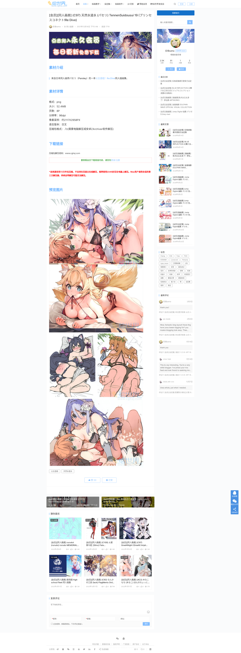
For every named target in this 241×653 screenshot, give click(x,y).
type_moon (164, 263)
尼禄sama (57, 26)
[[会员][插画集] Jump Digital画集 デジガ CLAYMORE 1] (165, 236)
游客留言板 (106, 644)
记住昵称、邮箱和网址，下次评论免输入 (68, 624)
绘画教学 (95, 4)
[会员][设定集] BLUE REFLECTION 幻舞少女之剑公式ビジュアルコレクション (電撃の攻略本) (176, 90)
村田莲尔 (187, 274)
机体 (188, 271)
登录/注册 (115, 160)
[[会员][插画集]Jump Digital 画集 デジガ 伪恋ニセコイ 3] (165, 189)
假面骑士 (164, 267)
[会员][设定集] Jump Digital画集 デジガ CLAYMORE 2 (181, 226)
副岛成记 (181, 267)
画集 (85, 4)
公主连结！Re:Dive (105, 78)
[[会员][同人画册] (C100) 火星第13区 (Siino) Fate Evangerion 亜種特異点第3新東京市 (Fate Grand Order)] (100, 528)
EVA (170, 256)
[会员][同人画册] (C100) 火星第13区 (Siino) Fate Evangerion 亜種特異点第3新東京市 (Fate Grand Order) (99, 544)
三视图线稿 (176, 263)
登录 (182, 4)
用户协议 (136, 644)
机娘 (170, 274)
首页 (78, 4)
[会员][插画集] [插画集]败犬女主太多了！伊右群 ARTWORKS (182, 155)
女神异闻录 (171, 271)
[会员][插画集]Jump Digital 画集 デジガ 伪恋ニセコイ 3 (182, 191)
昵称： (55, 619)
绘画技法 (164, 282)
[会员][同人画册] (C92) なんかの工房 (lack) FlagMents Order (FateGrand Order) (100, 581)
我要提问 (175, 13)
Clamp (163, 256)
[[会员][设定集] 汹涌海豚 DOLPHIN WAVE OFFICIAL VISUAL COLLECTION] (165, 165)
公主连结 (54, 471)
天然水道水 (67, 471)
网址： (123, 619)
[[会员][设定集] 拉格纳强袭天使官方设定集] (165, 130)
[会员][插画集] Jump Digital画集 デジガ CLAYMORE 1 (181, 238)
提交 (146, 624)
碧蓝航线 (181, 278)
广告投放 (126, 644)
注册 (191, 4)
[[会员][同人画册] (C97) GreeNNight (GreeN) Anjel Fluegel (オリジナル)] (135, 528)
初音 (172, 267)
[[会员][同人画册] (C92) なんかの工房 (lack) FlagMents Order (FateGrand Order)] (100, 565)
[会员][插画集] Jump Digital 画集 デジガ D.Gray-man (181, 179)
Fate (178, 256)
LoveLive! (174, 260)
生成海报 (105, 649)
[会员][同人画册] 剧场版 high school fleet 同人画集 (64, 581)
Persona (185, 260)
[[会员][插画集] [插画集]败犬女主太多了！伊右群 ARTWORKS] (165, 153)
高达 (169, 285)
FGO (185, 256)
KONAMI (164, 260)
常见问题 (95, 644)
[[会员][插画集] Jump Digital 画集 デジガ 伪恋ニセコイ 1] (165, 212)
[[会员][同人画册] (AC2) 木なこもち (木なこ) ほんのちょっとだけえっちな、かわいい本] (135, 565)
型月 (162, 271)
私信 (182, 69)
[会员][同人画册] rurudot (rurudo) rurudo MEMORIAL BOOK (64, 544)
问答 (132, 4)
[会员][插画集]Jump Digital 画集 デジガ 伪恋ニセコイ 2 (182, 203)
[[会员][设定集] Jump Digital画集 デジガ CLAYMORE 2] (165, 224)
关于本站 (145, 644)
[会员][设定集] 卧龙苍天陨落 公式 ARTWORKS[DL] (183, 312)
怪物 (181, 271)
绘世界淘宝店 (158, 4)
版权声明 (116, 644)
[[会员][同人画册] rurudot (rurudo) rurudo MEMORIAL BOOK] (65, 528)
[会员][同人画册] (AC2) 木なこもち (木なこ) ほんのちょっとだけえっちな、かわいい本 (135, 581)
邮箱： (89, 619)
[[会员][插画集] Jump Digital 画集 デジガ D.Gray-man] (165, 177)
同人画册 (69, 26)
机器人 (163, 274)
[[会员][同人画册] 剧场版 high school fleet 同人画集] (65, 565)
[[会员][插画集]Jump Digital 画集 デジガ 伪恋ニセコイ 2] (165, 200)
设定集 (107, 4)
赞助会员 (143, 4)
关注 (171, 69)
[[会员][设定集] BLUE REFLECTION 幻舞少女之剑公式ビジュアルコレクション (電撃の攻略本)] (165, 142)
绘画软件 (119, 4)
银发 (162, 285)
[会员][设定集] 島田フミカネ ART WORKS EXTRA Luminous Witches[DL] (191, 352)
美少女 (173, 282)
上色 (186, 263)
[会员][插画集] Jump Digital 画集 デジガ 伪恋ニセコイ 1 (182, 214)
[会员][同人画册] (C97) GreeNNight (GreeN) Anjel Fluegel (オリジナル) (133, 544)
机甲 (178, 274)
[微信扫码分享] (68, 649)
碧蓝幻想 (171, 278)
